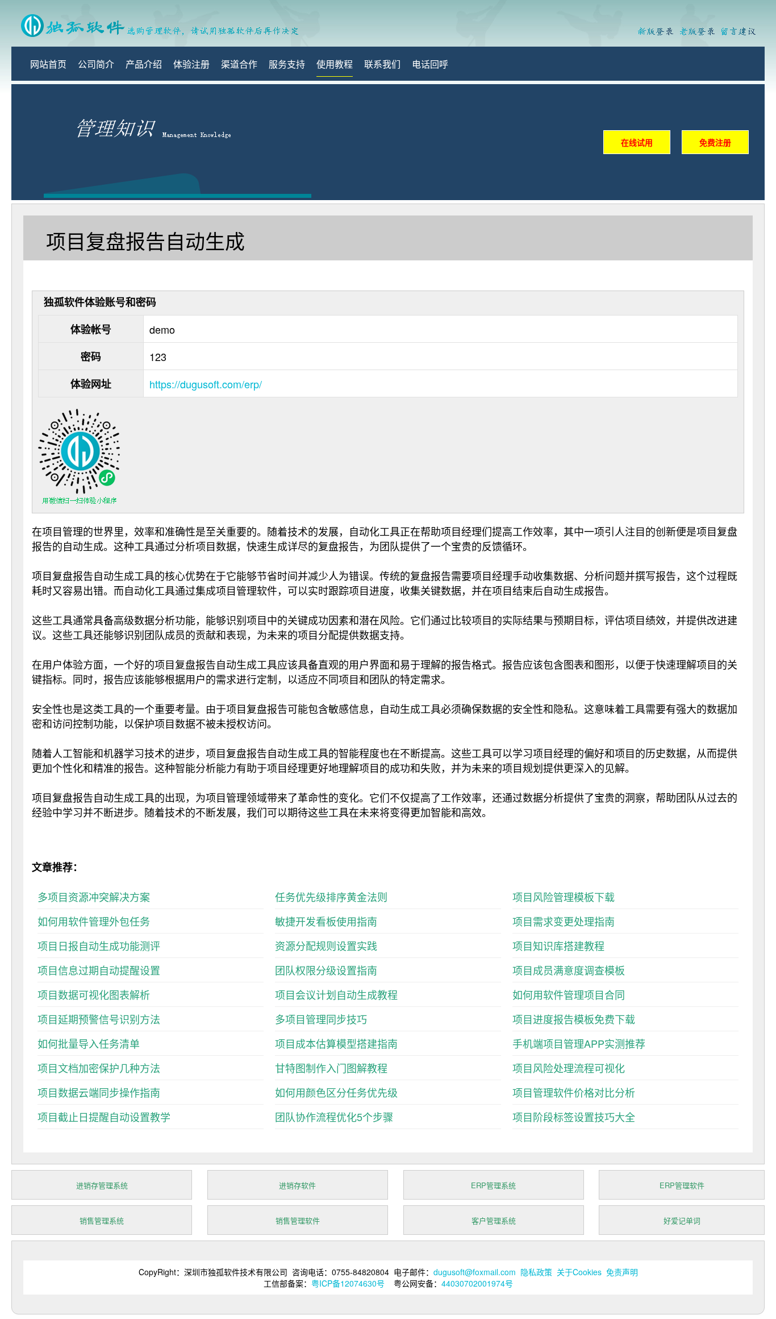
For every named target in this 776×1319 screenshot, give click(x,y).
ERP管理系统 (493, 1185)
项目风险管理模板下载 (563, 896)
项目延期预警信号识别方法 (98, 1018)
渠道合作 (239, 63)
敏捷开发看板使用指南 (326, 921)
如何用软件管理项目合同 (568, 994)
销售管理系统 (102, 1220)
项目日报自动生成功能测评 (98, 945)
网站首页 (48, 63)
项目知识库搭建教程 (558, 945)
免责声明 (622, 1271)
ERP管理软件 (682, 1185)
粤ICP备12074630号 (348, 1283)
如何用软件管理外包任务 (93, 921)
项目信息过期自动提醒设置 (98, 970)
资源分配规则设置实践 (326, 945)
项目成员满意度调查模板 (568, 970)
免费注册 (715, 142)
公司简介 (96, 63)
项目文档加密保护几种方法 (98, 1067)
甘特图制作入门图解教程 (331, 1067)
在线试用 (637, 142)
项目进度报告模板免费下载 (573, 1018)
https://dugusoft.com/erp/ (205, 383)
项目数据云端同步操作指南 (98, 1092)
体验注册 (191, 63)
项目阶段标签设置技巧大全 (573, 1116)
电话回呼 (430, 63)
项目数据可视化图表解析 (93, 994)
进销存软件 (297, 1185)
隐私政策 (536, 1271)
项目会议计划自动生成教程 (336, 994)
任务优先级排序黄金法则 (331, 896)
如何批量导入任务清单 (88, 1043)
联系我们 (382, 63)
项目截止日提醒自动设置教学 (103, 1116)
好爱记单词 (682, 1220)
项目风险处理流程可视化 (568, 1067)
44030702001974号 (477, 1283)
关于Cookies (579, 1271)
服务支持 (287, 63)
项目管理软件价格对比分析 (573, 1092)
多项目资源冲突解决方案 (93, 896)
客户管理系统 (494, 1220)
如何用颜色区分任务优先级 (336, 1092)
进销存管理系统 (102, 1185)
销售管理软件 (298, 1220)
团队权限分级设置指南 (326, 970)
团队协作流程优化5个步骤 (334, 1116)
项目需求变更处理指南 (563, 921)
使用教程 (334, 63)
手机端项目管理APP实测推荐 (578, 1043)
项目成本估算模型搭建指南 (336, 1043)
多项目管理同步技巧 (321, 1018)
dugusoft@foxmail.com (474, 1271)
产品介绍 (144, 63)
